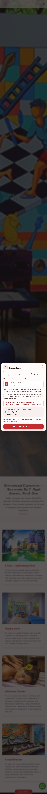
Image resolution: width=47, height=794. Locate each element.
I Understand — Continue (23, 427)
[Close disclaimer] (43, 365)
